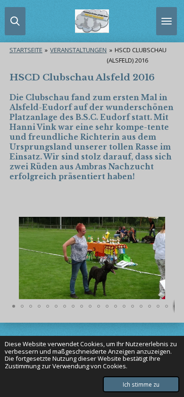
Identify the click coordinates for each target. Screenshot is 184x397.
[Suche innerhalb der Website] (15, 21)
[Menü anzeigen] (166, 21)
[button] (166, 225)
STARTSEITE (25, 50)
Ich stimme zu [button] (141, 384)
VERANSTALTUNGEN (78, 50)
